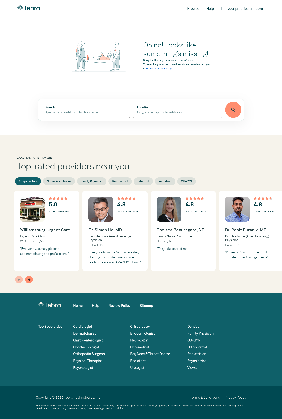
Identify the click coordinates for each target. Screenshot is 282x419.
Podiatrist (165, 181)
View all (193, 368)
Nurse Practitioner (59, 181)
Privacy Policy (235, 397)
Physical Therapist (87, 361)
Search (50, 107)
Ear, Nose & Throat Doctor (150, 354)
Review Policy (119, 305)
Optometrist (139, 347)
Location (143, 107)
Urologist (137, 368)
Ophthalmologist (86, 347)
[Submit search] (233, 110)
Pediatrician (196, 354)
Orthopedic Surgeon (89, 354)
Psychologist (83, 368)
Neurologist (139, 340)
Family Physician (92, 181)
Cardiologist (82, 326)
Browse (193, 9)
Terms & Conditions (205, 397)
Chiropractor (140, 326)
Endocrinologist (142, 333)
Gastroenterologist (88, 340)
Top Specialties (50, 326)
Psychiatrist (120, 181)
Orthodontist (197, 347)
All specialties (28, 181)
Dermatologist (84, 333)
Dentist (193, 326)
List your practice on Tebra (242, 9)
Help (210, 9)
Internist (143, 181)
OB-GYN (186, 181)
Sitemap (146, 305)
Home (78, 305)
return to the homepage (159, 68)
